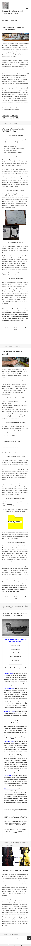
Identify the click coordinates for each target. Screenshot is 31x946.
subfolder (14, 492)
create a (13, 409)
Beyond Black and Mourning (15, 870)
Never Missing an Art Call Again (10, 288)
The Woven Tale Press (14, 743)
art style (12, 677)
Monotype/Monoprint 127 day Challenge (13, 28)
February (14, 115)
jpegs (14, 607)
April (12, 118)
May (18, 118)
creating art (4, 843)
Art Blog (16, 605)
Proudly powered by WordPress (8, 942)
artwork (6, 607)
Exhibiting (11, 607)
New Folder (18, 409)
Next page (29, 938)
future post (9, 503)
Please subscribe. (6, 312)
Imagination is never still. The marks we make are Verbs (15, 597)
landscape (18, 607)
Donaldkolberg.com (14, 109)
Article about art (22, 605)
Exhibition (12, 606)
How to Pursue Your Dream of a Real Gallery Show (14, 614)
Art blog (25, 606)
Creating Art (16, 123)
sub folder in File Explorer (12, 715)
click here (21, 802)
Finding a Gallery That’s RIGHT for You (13, 130)
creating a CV (25, 842)
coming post (11, 561)
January (5, 115)
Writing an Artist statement (8, 845)
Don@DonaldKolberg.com (16, 320)
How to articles (18, 606)
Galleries (14, 843)
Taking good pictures (21, 843)
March (6, 118)
